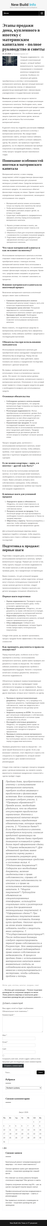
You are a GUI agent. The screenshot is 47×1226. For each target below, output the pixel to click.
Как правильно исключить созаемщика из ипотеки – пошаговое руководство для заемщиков (22, 1202)
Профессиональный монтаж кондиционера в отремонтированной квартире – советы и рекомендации (23, 1193)
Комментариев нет (20, 54)
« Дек (4, 1148)
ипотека (15, 985)
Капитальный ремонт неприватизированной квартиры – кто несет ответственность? (23, 1163)
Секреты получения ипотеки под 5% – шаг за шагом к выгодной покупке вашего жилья (23, 1185)
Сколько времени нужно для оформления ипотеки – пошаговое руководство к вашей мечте (22, 1171)
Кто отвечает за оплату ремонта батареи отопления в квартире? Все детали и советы (23, 1179)
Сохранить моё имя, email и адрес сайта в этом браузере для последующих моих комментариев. (22, 1060)
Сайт (4, 1049)
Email (5, 1042)
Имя (4, 1035)
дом (9, 985)
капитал (23, 985)
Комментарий (8, 1015)
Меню (6, 13)
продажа (30, 985)
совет (37, 985)
